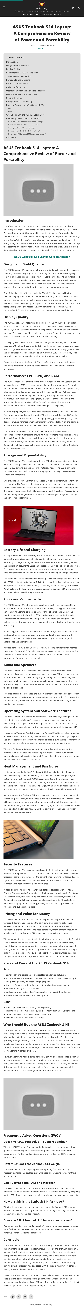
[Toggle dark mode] (79, 8)
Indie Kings (42, 8)
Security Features (14, 98)
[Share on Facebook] (12, 1296)
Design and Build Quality (17, 65)
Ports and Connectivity (17, 83)
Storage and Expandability (18, 76)
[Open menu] (5, 8)
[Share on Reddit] (25, 1296)
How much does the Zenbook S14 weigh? (23, 125)
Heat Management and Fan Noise (21, 94)
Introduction (12, 62)
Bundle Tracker (46, 14)
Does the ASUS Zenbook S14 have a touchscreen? (27, 134)
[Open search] (73, 8)
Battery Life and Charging (18, 80)
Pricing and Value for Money (19, 101)
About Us (34, 14)
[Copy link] (31, 1296)
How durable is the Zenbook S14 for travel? (24, 131)
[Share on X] (18, 1296)
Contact (57, 14)
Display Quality (13, 69)
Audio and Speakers (15, 87)
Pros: (10, 108)
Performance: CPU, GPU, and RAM (22, 73)
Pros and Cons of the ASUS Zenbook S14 (25, 105)
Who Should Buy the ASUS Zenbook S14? (25, 115)
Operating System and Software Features (25, 91)
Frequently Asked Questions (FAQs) (22, 118)
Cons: (10, 111)
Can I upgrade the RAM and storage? (21, 128)
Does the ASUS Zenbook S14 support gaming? (25, 122)
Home (25, 14)
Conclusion (11, 137)
